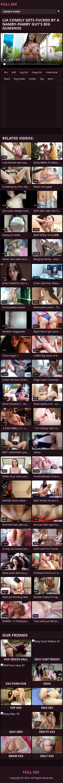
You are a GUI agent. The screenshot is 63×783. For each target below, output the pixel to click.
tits (6, 72)
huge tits (37, 72)
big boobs (19, 78)
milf (14, 72)
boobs (32, 78)
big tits (24, 72)
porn (50, 78)
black (7, 78)
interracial (52, 72)
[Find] (59, 11)
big (42, 78)
